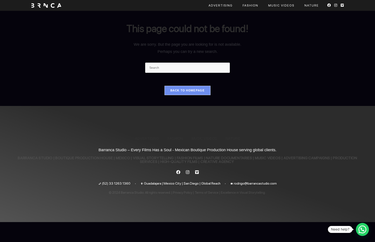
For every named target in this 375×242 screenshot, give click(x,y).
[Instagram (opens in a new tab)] (335, 5)
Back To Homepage (187, 90)
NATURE (233, 138)
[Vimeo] (197, 172)
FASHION (175, 138)
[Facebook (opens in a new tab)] (329, 5)
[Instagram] (187, 172)
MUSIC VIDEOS (204, 138)
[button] (362, 229)
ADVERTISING (147, 138)
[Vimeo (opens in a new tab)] (342, 5)
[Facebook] (178, 172)
